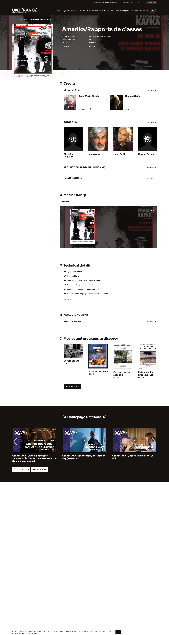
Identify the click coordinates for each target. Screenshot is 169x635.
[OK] (118, 632)
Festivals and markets (90, 11)
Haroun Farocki (146, 154)
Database (105, 11)
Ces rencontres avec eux (121, 373)
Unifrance (137, 11)
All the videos (39, 469)
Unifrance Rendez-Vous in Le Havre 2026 (106, 2)
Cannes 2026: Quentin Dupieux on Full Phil (133, 457)
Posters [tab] (65, 202)
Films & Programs (62, 11)
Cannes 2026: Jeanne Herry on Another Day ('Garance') (83, 457)
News (75, 11)
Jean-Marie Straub (95, 36)
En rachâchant (71, 361)
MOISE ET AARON (98, 371)
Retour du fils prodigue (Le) (145, 373)
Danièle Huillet (106, 36)
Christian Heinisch (69, 155)
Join (147, 11)
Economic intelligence (121, 11)
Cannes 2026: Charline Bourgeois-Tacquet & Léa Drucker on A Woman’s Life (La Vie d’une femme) (34, 458)
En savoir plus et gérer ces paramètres (24, 633)
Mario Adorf (94, 154)
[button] (152, 211)
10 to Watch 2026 (127, 2)
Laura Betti (119, 154)
